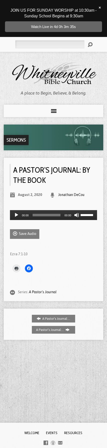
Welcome (31, 433)
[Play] (16, 215)
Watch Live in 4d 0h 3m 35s (53, 27)
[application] (53, 215)
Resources (73, 433)
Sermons (16, 140)
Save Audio (27, 234)
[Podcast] (53, 443)
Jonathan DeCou (71, 195)
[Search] (90, 44)
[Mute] (76, 215)
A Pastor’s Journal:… (56, 318)
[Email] (60, 443)
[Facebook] (46, 443)
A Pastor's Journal (42, 292)
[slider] (88, 214)
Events (51, 433)
